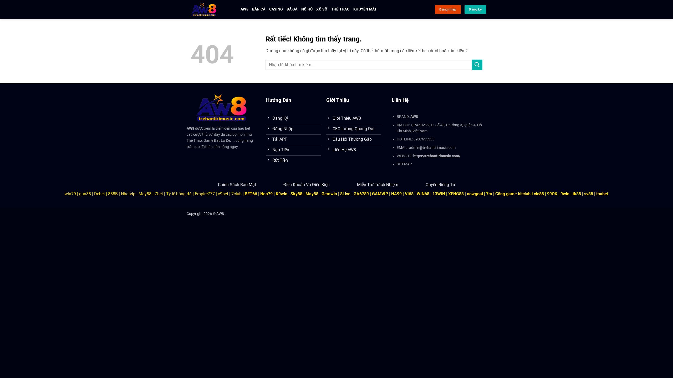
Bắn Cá (259, 9)
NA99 (397, 193)
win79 (70, 193)
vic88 (539, 193)
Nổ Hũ (307, 9)
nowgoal (475, 193)
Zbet (159, 193)
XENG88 (456, 193)
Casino (276, 9)
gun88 (85, 193)
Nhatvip (128, 193)
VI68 (410, 193)
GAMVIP (380, 193)
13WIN (439, 193)
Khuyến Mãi (364, 9)
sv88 (588, 193)
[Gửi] (477, 65)
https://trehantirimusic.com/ (436, 156)
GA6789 (361, 193)
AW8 (244, 9)
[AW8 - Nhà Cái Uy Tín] (210, 9)
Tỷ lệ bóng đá (179, 193)
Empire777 (205, 193)
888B (113, 193)
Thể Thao (340, 9)
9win (564, 193)
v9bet (223, 193)
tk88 (577, 193)
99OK (552, 193)
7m (489, 193)
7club (236, 193)
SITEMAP (404, 164)
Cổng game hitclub (513, 193)
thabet (602, 193)
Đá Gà (292, 9)
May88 (145, 193)
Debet (99, 193)
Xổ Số (321, 9)
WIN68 (423, 193)
